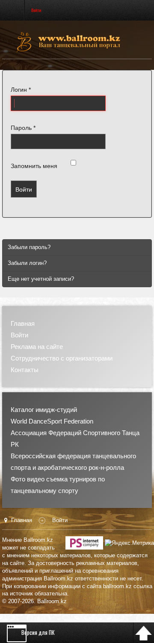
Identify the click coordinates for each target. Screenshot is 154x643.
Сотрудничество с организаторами (62, 358)
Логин (21, 89)
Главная (23, 323)
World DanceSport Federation (52, 421)
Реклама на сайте (37, 346)
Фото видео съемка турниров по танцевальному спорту (58, 484)
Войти (23, 189)
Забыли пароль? (29, 247)
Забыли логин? (27, 263)
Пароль (23, 127)
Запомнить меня (34, 165)
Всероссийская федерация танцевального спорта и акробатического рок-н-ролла (73, 461)
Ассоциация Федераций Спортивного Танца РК (75, 438)
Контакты (24, 369)
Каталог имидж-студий (44, 409)
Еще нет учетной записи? (41, 279)
